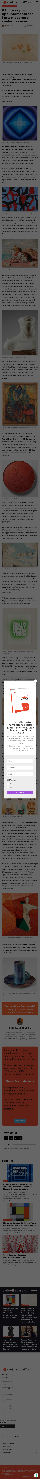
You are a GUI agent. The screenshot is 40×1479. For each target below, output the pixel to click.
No (11, 787)
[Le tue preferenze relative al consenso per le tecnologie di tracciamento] (36, 1475)
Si (10, 784)
